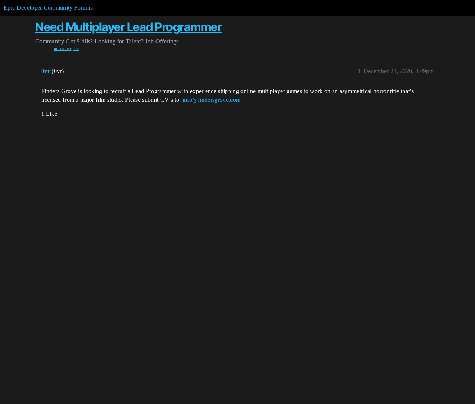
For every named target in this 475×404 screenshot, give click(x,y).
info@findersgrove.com (212, 100)
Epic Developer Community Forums (48, 7)
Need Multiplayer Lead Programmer (128, 27)
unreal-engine (66, 48)
